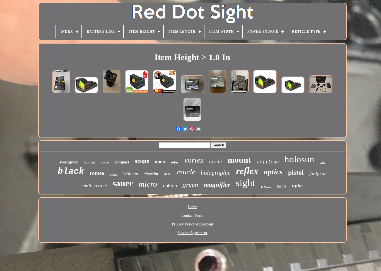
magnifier (217, 184)
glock (113, 174)
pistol (296, 172)
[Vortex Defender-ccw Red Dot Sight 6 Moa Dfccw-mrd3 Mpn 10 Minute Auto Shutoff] (136, 94)
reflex (247, 171)
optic (297, 185)
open (160, 161)
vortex (194, 160)
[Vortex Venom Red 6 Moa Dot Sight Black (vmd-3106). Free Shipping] (320, 94)
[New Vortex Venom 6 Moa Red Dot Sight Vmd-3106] (192, 122)
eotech (170, 185)
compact (122, 162)
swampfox (68, 162)
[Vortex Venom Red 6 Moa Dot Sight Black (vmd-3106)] (239, 94)
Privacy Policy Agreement (192, 224)
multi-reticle (94, 185)
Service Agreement (192, 233)
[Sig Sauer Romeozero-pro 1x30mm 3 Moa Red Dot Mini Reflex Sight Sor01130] (265, 94)
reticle (186, 172)
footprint (318, 173)
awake (105, 162)
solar (175, 162)
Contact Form (192, 215)
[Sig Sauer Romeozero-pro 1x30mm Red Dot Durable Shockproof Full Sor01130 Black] (86, 94)
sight (245, 182)
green (190, 184)
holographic (215, 172)
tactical (89, 162)
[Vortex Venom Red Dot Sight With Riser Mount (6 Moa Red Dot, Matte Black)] (111, 94)
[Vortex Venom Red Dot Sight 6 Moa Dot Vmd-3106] (192, 94)
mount (239, 159)
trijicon (268, 162)
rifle (322, 163)
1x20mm (266, 187)
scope (142, 160)
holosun (299, 159)
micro (148, 183)
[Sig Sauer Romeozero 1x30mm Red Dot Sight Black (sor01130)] (61, 94)
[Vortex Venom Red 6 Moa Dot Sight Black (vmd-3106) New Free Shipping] (217, 94)
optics (273, 171)
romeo (97, 173)
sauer (122, 183)
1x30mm (130, 173)
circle (215, 161)
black (71, 171)
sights (281, 186)
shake (167, 174)
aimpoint (151, 174)
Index (192, 207)
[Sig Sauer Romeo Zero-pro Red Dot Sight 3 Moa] (292, 94)
